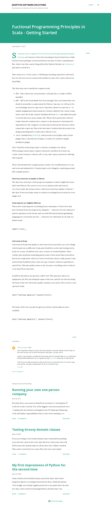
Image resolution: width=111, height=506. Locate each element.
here (58, 114)
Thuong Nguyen (22, 347)
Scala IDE (36, 135)
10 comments (22, 418)
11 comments (22, 454)
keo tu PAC (53, 358)
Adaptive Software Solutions (29, 4)
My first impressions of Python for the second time (39, 467)
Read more (66, 418)
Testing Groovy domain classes (36, 429)
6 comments (22, 494)
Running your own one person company (36, 392)
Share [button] (88, 53)
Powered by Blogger (56, 501)
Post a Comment (17, 371)
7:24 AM (20, 367)
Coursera (68, 64)
